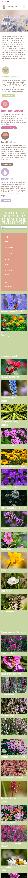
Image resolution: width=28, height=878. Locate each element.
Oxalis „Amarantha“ (9, 445)
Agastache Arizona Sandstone (13, 632)
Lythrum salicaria (8, 694)
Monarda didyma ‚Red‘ (10, 376)
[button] (24, 6)
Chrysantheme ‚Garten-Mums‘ (13, 756)
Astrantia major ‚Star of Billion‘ (13, 507)
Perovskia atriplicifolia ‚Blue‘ (13, 356)
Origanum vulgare (8, 715)
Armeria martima (8, 653)
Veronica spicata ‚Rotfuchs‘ (12, 311)
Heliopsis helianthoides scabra (13, 466)
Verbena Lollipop (8, 528)
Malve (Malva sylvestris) (11, 673)
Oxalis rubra (6, 549)
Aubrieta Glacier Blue (9, 487)
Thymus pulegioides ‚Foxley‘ (12, 736)
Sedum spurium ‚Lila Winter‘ (12, 777)
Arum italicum (6, 590)
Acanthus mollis (7, 611)
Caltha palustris (7, 570)
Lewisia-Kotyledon (8, 822)
